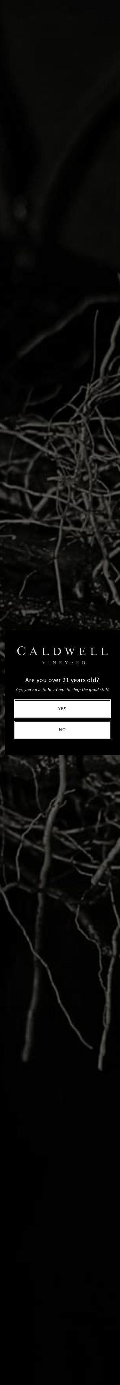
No (62, 729)
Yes (62, 709)
